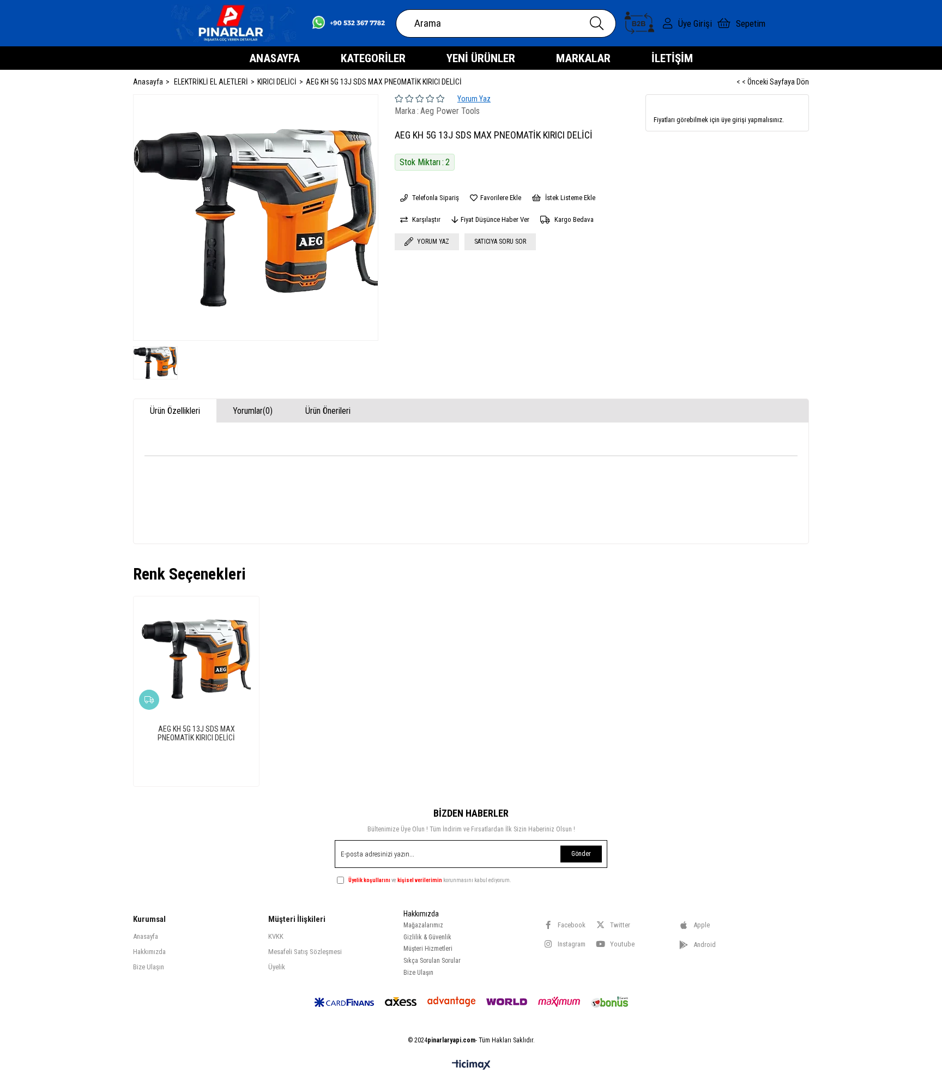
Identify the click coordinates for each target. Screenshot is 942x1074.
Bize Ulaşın (148, 967)
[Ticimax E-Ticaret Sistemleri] (471, 1065)
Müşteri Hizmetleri (427, 948)
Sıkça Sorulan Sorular (432, 960)
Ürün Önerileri (328, 411)
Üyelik (276, 967)
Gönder (581, 854)
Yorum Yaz (474, 98)
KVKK (275, 936)
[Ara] (596, 23)
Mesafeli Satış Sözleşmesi (305, 952)
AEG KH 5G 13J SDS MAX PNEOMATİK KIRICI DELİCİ (196, 733)
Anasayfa (145, 936)
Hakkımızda (149, 952)
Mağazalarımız (423, 925)
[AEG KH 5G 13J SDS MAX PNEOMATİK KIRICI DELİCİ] (196, 659)
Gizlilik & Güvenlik (427, 937)
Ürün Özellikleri (175, 411)
